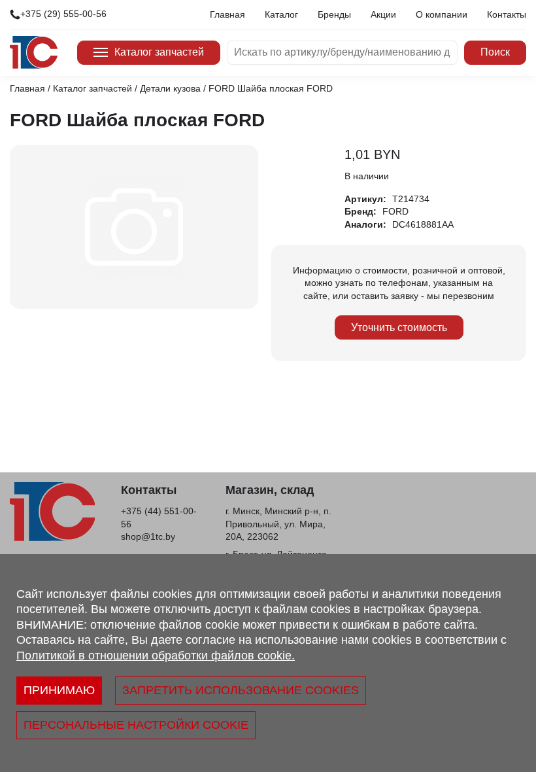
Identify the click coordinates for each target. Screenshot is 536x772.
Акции (383, 14)
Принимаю (59, 690)
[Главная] (34, 52)
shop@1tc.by (148, 536)
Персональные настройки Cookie (136, 724)
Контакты (506, 14)
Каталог (281, 14)
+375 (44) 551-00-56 (159, 517)
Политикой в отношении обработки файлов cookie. (155, 655)
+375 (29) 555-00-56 (63, 14)
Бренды (334, 14)
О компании (441, 14)
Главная (227, 14)
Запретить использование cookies (240, 690)
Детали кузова (170, 88)
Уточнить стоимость (399, 327)
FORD (395, 211)
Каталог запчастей (159, 52)
